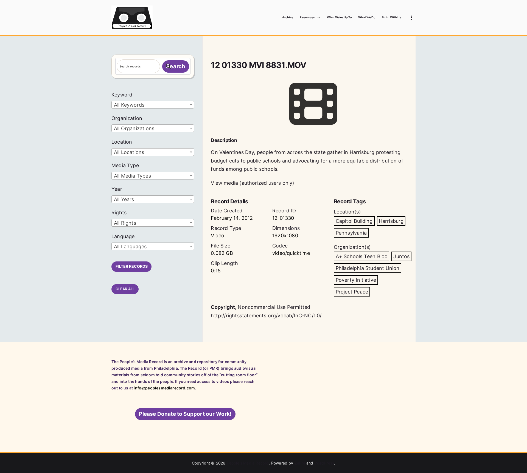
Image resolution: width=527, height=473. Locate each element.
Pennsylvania (351, 233)
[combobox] (152, 105)
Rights (119, 212)
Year (116, 189)
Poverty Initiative (356, 280)
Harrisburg (391, 221)
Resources (307, 17)
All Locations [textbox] (129, 152)
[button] (317, 17)
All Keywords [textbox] (129, 105)
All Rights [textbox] (125, 223)
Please (185, 414)
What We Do (366, 17)
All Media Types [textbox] (132, 176)
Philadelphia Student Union (368, 268)
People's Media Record (248, 463)
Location (121, 142)
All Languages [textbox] (130, 246)
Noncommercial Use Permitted (274, 307)
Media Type (125, 165)
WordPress (324, 463)
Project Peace (352, 292)
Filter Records (132, 266)
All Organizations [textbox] (134, 128)
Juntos (401, 256)
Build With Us (391, 17)
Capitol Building (354, 221)
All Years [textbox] (124, 199)
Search (175, 66)
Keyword (121, 95)
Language (122, 236)
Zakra (300, 463)
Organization (126, 118)
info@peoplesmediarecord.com (164, 388)
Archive (287, 17)
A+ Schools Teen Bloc (362, 256)
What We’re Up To (339, 17)
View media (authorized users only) (252, 183)
